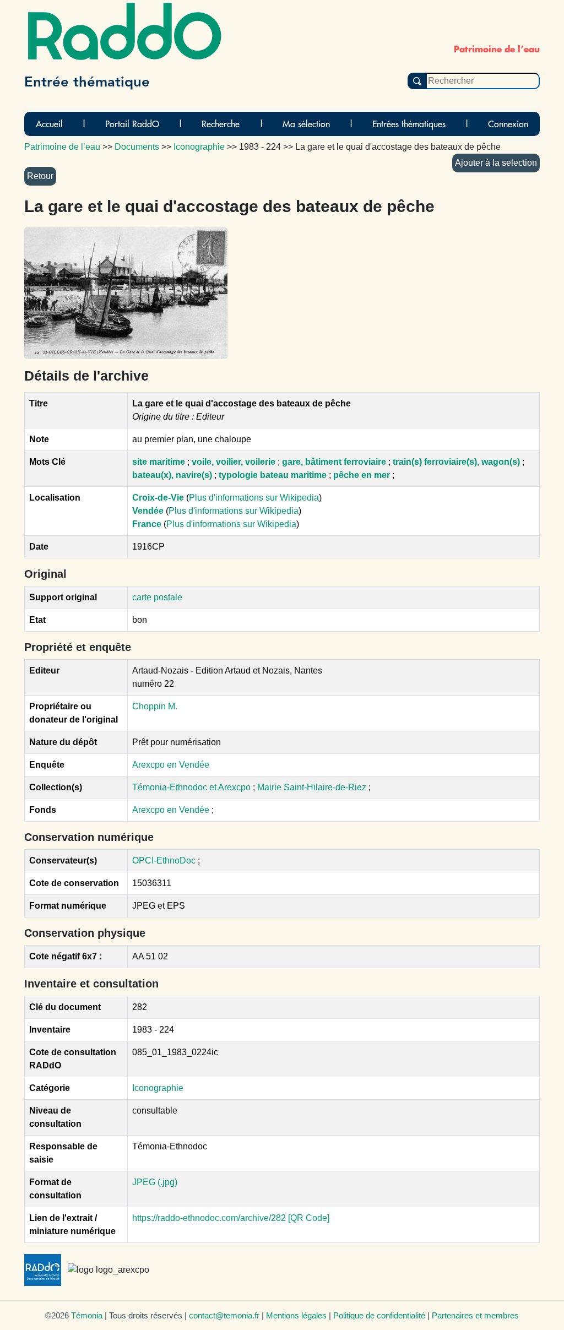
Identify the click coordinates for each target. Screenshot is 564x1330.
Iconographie (157, 1088)
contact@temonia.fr (224, 1315)
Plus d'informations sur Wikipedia (254, 497)
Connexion (508, 123)
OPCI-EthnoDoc (164, 860)
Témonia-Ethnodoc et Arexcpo (192, 787)
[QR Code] (308, 1218)
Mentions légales (296, 1315)
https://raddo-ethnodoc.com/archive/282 (209, 1218)
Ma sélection (306, 123)
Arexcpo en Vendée (170, 764)
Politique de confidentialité (379, 1315)
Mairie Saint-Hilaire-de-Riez (312, 787)
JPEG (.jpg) (154, 1182)
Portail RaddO (132, 123)
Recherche (221, 123)
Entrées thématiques (409, 123)
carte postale (157, 597)
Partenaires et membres (475, 1315)
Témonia (86, 1315)
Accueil (49, 123)
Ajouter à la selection (496, 162)
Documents (137, 146)
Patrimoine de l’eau (62, 146)
